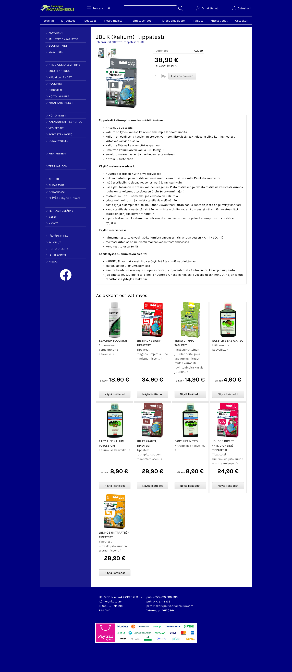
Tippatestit (131, 42)
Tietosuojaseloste (172, 20)
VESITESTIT (115, 42)
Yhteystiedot (219, 20)
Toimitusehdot (141, 20)
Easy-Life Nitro (186, 441)
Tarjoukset (68, 20)
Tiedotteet (89, 20)
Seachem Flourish (113, 340)
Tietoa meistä (113, 20)
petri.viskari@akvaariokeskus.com (169, 606)
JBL (142, 42)
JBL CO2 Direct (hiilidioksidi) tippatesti (223, 445)
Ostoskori (241, 20)
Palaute (198, 20)
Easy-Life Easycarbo (227, 340)
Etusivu (48, 20)
